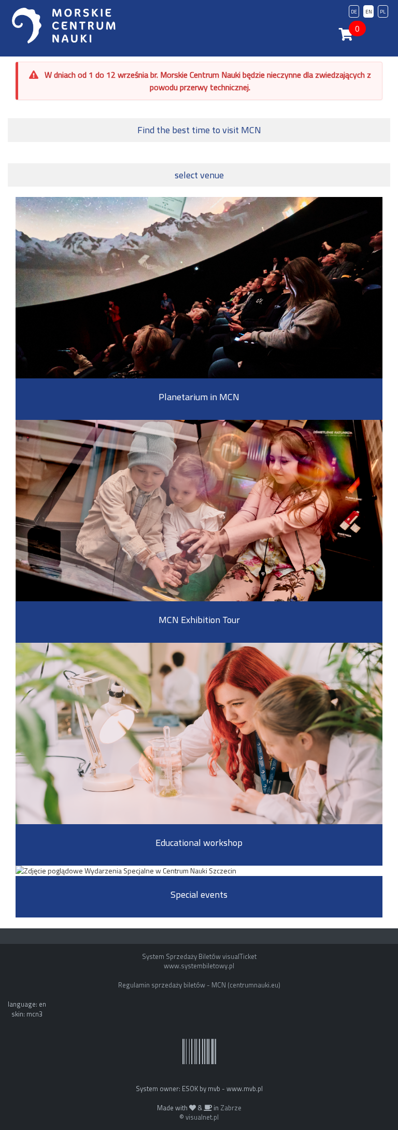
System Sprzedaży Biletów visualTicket (199, 956)
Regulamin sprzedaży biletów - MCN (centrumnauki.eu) (199, 985)
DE (354, 12)
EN (368, 12)
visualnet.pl (202, 1117)
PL (383, 12)
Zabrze (230, 1108)
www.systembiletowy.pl (199, 965)
